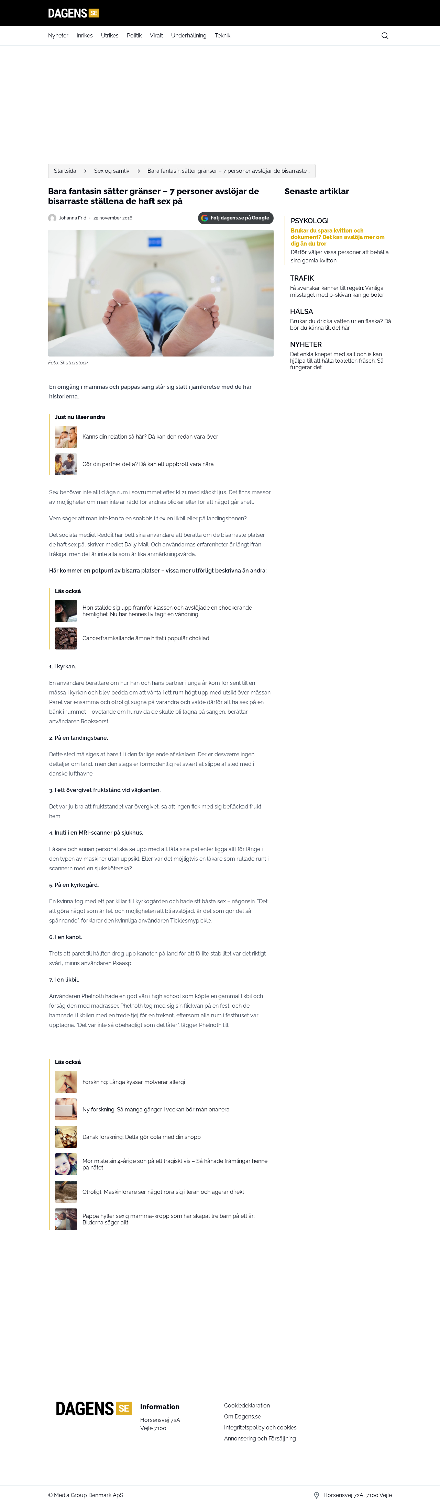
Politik (134, 35)
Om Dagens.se (242, 1416)
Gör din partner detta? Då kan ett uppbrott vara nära (148, 464)
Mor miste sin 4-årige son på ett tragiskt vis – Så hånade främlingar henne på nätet (174, 1164)
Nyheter (58, 35)
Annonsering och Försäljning (260, 1438)
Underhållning (189, 35)
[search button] (385, 36)
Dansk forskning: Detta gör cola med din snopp (141, 1137)
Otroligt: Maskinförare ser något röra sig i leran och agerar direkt (163, 1192)
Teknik (222, 35)
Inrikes (85, 35)
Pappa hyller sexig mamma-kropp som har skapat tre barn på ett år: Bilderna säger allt (168, 1219)
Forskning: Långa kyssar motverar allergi (133, 1082)
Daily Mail (136, 544)
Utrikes (110, 35)
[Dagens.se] (220, 13)
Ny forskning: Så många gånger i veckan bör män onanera (156, 1109)
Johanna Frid (72, 217)
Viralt (156, 35)
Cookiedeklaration (247, 1405)
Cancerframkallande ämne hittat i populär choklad (145, 638)
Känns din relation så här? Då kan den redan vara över (150, 436)
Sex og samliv (112, 171)
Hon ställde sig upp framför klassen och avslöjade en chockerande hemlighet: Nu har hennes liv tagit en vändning (167, 611)
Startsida (65, 171)
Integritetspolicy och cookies (260, 1427)
